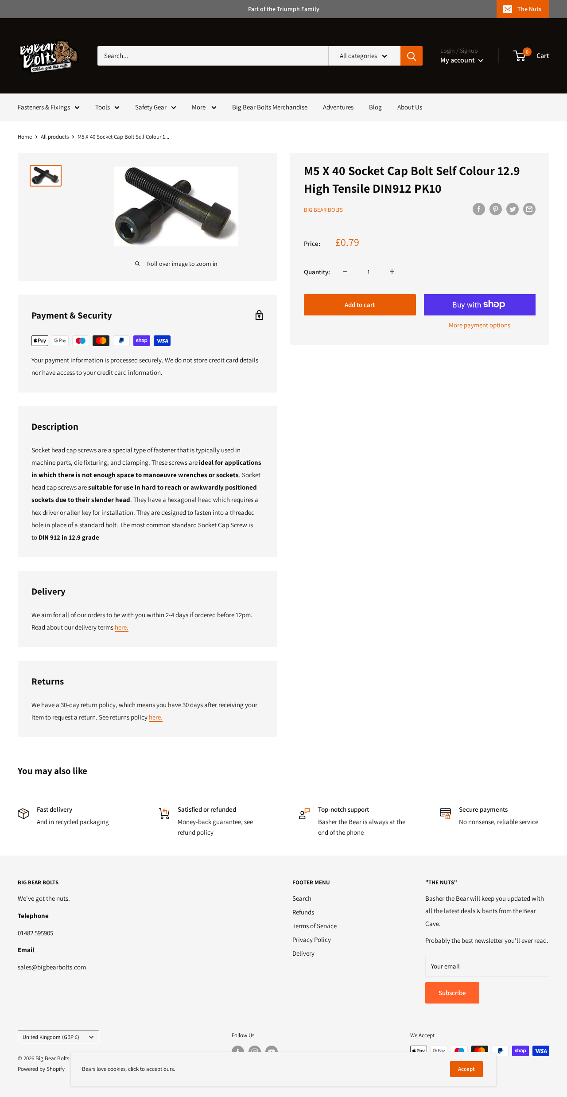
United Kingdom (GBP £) (51, 1037)
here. (121, 627)
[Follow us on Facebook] (238, 1052)
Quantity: (317, 271)
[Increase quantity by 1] (392, 271)
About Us (409, 107)
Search (301, 898)
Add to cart (360, 304)
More (199, 107)
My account (458, 60)
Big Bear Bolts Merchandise (269, 107)
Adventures (338, 107)
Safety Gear (151, 107)
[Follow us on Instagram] (255, 1052)
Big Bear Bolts (323, 210)
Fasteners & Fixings (44, 107)
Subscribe (452, 992)
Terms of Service (314, 926)
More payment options (479, 324)
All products (55, 136)
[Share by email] (529, 208)
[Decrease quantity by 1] (345, 271)
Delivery (303, 953)
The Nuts (529, 9)
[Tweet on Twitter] (512, 208)
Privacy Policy (311, 939)
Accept (466, 1069)
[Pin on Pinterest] (495, 208)
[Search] (411, 56)
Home (25, 136)
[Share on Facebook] (479, 208)
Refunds (303, 912)
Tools (102, 107)
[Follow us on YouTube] (271, 1052)
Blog (375, 107)
